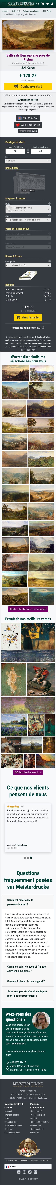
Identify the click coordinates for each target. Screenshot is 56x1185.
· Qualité (33, 1118)
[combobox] (28, 161)
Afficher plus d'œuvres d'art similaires (28, 609)
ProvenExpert (21, 845)
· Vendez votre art (37, 1115)
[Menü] (4, 4)
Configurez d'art (30, 86)
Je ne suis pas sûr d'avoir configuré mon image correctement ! (27, 993)
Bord (7, 157)
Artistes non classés (31, 11)
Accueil (5, 11)
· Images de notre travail (40, 1122)
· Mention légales (11, 1115)
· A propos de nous (12, 1132)
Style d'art (16, 11)
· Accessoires (35, 1125)
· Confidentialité (10, 1122)
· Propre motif (36, 1111)
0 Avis (34, 131)
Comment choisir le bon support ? (26, 981)
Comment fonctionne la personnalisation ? (20, 902)
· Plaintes (8, 1129)
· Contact (8, 1111)
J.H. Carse (47, 11)
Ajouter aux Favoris (30, 124)
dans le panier (30, 317)
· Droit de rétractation (13, 1125)
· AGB (6, 1118)
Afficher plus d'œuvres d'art (28, 772)
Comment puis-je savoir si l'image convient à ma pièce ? (26, 969)
